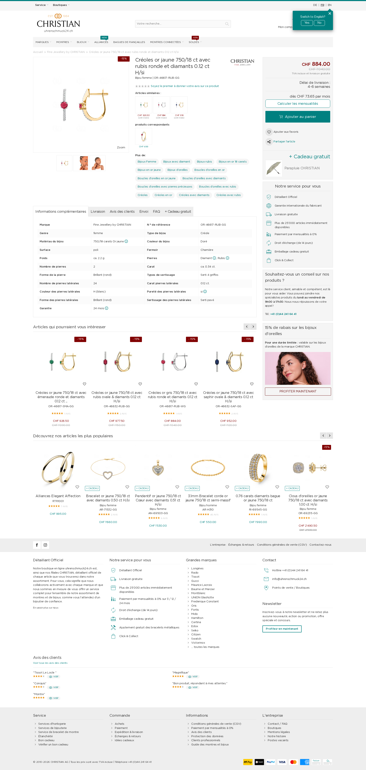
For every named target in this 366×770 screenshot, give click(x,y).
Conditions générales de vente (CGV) (282, 545)
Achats (119, 724)
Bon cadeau (46, 740)
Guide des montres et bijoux (210, 744)
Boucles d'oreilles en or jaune (157, 178)
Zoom (121, 147)
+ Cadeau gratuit (178, 211)
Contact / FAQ (277, 724)
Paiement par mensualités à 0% (212, 728)
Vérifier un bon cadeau (53, 744)
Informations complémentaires (60, 211)
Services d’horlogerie (52, 724)
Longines (197, 568)
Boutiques (274, 728)
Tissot (195, 576)
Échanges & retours (241, 545)
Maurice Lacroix (201, 585)
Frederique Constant (205, 601)
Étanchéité (45, 736)
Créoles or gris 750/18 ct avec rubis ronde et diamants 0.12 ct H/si (172, 397)
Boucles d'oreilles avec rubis (217, 186)
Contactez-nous (320, 545)
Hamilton (197, 618)
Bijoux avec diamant (176, 161)
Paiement (121, 728)
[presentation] (247, 326)
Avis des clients (122, 211)
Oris (193, 605)
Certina (196, 622)
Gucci (195, 581)
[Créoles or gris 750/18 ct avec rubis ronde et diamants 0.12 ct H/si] (172, 362)
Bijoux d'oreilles (177, 170)
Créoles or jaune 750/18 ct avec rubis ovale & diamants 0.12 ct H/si (117, 397)
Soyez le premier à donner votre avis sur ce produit (185, 86)
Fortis (195, 610)
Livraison (98, 211)
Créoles (143, 195)
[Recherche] (227, 24)
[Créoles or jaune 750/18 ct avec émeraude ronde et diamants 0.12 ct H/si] (61, 362)
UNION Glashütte (202, 597)
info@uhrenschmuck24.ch (289, 579)
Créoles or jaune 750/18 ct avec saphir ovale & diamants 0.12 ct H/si (228, 397)
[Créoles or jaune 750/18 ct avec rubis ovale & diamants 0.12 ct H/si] (117, 362)
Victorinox (198, 643)
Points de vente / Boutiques (290, 587)
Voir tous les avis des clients (50, 663)
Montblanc (198, 593)
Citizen (195, 634)
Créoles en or (163, 195)
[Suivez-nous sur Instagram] (45, 548)
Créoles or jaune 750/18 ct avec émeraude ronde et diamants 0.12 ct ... (61, 397)
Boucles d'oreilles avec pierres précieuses (165, 186)
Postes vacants (278, 740)
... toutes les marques (205, 647)
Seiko (194, 630)
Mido (194, 614)
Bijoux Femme (147, 161)
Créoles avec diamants (194, 195)
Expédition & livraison (129, 732)
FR (322, 5)
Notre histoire (277, 736)
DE (315, 5)
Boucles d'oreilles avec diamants (204, 178)
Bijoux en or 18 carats (233, 161)
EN (329, 5)
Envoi (143, 211)
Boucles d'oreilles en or (209, 170)
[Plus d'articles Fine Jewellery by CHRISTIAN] (238, 62)
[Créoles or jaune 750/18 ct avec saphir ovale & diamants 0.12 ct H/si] (228, 362)
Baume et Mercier (203, 589)
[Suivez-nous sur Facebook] (37, 548)
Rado (194, 572)
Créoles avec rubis (228, 195)
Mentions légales (279, 732)
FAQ (156, 211)
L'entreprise (218, 545)
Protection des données (207, 736)
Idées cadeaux (124, 740)
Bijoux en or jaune (149, 170)
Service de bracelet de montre (58, 732)
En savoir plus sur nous (45, 608)
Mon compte (286, 27)
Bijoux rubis (204, 161)
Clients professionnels (205, 740)
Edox (194, 626)
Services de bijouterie (52, 728)
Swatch (196, 639)
